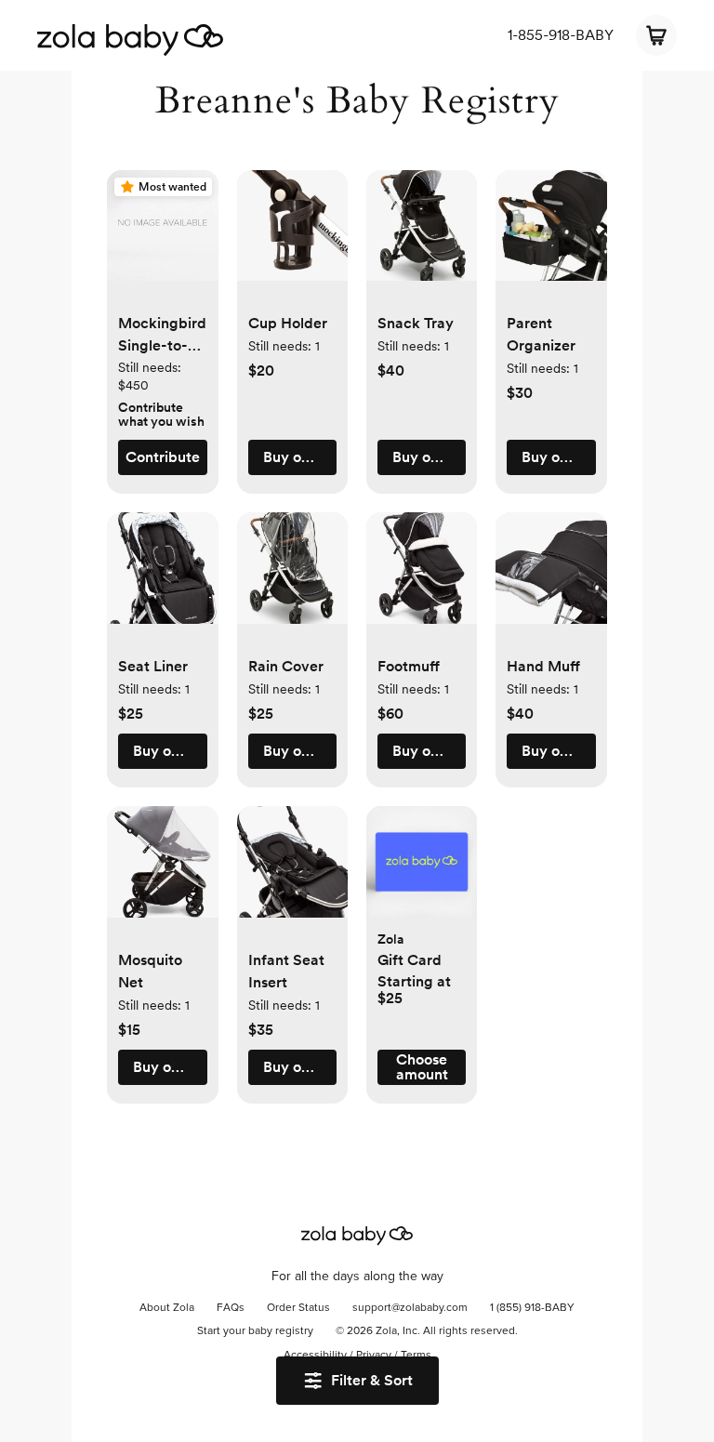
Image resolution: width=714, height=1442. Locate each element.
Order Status (298, 1308)
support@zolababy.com (410, 1308)
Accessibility (315, 1355)
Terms (416, 1355)
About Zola (166, 1308)
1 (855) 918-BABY (532, 1308)
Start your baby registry (255, 1331)
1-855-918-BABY (561, 35)
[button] (162, 235)
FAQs (231, 1308)
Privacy (373, 1355)
